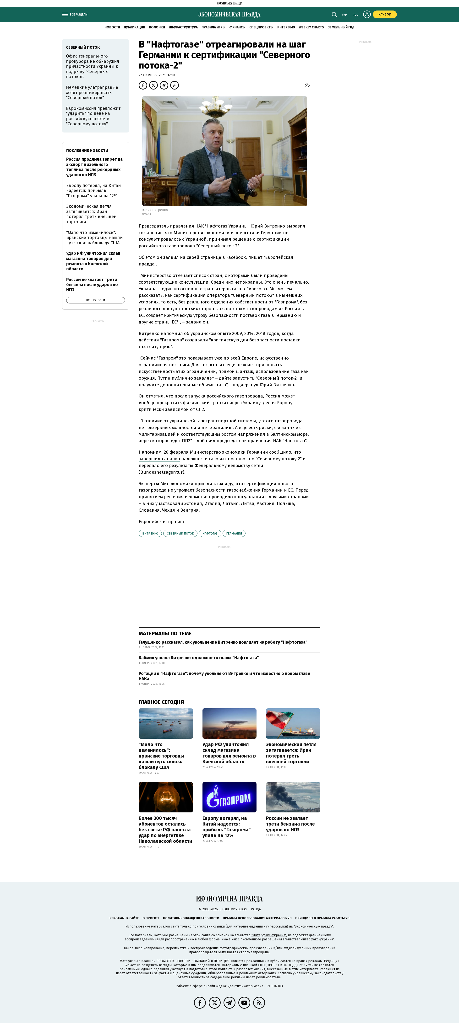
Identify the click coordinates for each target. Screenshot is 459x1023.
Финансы (237, 27)
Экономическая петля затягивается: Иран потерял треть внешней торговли (291, 753)
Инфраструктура (183, 27)
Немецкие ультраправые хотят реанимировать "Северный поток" (92, 92)
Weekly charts (311, 27)
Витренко (150, 533)
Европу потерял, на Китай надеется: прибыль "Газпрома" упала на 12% (226, 826)
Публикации (134, 27)
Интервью (286, 27)
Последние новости (87, 150)
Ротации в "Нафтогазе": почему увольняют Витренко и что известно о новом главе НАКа (224, 676)
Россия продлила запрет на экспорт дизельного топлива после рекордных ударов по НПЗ (94, 167)
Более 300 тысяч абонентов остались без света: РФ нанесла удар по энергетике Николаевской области (165, 829)
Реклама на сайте (124, 918)
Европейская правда (161, 521)
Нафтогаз (210, 533)
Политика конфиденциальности (191, 918)
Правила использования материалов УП (257, 918)
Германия (234, 533)
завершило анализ (159, 458)
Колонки (157, 27)
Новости (112, 27)
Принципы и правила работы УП (322, 918)
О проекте (150, 918)
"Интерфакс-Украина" (268, 935)
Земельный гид (341, 27)
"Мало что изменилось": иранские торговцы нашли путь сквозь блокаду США (161, 756)
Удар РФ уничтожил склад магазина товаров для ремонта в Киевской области (229, 753)
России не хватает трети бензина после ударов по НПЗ (290, 823)
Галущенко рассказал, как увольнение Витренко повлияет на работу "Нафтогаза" (223, 642)
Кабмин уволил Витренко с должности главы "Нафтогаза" (199, 657)
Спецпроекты (261, 27)
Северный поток (180, 533)
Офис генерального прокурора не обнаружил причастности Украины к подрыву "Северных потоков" (92, 66)
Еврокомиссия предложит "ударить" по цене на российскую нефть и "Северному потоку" (93, 116)
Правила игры (213, 27)
